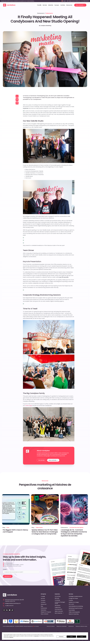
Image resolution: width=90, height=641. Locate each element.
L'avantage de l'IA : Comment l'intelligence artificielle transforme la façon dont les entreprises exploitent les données (74, 533)
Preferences (61, 636)
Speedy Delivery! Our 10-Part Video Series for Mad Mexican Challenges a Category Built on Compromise (45, 532)
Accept (81, 636)
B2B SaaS (57, 598)
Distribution (57, 605)
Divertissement (58, 609)
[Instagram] (4, 610)
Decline (71, 636)
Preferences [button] (11, 637)
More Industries (58, 613)
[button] (17, 96)
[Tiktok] (12, 610)
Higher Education (59, 611)
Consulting (57, 600)
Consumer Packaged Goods (60, 603)
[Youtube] (9, 610)
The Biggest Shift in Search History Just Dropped (15, 531)
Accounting (57, 596)
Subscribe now (7, 576)
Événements (40, 13)
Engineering (57, 607)
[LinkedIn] (7, 610)
